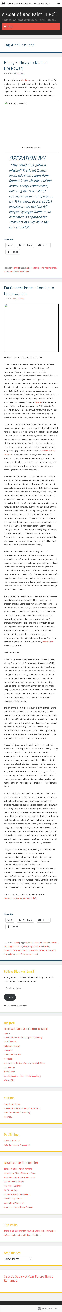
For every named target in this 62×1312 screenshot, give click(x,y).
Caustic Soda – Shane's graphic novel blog (23, 1037)
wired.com (25, 80)
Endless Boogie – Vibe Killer (16, 1194)
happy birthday (51, 268)
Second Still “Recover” (14, 1203)
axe (5, 946)
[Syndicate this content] (5, 1163)
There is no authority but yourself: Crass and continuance (30, 1231)
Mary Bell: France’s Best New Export (19, 1177)
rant (11, 272)
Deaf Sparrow (10, 1042)
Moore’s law (47, 642)
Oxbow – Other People (14, 1181)
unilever (11, 954)
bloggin (11, 946)
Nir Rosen (8, 1059)
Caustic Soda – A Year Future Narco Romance (28, 1278)
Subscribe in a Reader (22, 1163)
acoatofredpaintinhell (35, 943)
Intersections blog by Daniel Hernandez (21, 1108)
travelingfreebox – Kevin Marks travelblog (22, 1076)
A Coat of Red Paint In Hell (29, 14)
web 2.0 (19, 954)
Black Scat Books (12, 1140)
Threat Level (9, 1071)
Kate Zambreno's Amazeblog (17, 1112)
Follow (10, 997)
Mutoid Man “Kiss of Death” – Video (20, 1173)
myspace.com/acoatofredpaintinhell (20, 898)
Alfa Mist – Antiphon (12, 1186)
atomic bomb (38, 268)
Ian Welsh (8, 1050)
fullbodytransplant (12, 1046)
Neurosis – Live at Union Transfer (18, 1207)
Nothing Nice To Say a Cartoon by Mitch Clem (24, 1063)
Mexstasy (8, 1117)
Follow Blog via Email (19, 971)
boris (17, 946)
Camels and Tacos (12, 1104)
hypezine (8, 950)
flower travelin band (41, 946)
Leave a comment (21, 272)
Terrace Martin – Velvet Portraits (18, 1169)
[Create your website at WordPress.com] (31, 3)
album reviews (51, 943)
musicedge (39, 950)
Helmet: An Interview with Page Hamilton (22, 1235)
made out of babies (20, 950)
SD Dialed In (9, 1067)
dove (25, 946)
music (6, 272)
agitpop (29, 268)
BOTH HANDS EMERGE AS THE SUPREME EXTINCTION (26, 1029)
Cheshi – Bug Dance (13, 1198)
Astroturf (39, 402)
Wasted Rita (9, 1080)
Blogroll (15, 268)
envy (30, 946)
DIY (21, 946)
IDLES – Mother (10, 1190)
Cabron (7, 1033)
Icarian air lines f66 (12, 1054)
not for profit (50, 950)
